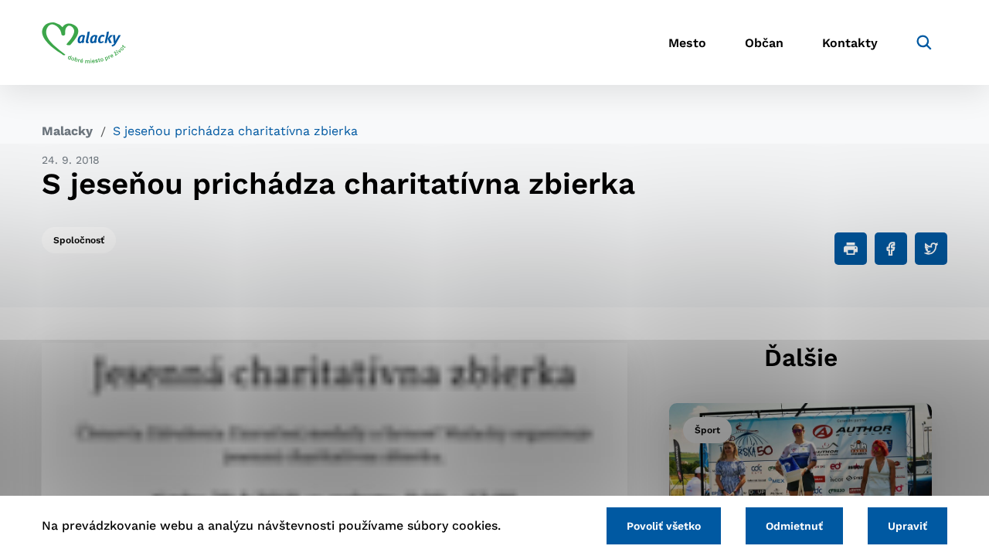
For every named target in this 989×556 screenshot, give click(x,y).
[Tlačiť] (850, 248)
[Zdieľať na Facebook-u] (891, 248)
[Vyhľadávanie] (924, 42)
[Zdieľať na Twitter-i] (931, 248)
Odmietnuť (794, 526)
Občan (764, 43)
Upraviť (907, 526)
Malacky (67, 131)
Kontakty (850, 43)
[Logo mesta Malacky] (84, 42)
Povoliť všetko (664, 526)
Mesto (687, 43)
